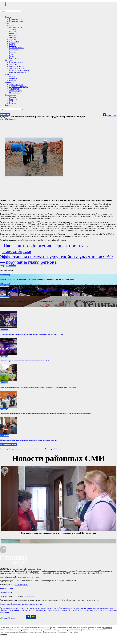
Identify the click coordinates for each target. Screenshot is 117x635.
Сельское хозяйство (16, 68)
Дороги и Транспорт (17, 66)
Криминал (13, 99)
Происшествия (10, 95)
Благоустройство (15, 27)
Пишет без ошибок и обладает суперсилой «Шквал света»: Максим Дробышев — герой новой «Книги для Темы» (38, 387)
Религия (12, 52)
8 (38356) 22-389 (6, 588)
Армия (11, 25)
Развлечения (14, 58)
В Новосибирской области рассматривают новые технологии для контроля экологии (28, 440)
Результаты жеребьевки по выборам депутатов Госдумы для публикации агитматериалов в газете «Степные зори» (47, 301)
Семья (11, 54)
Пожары (12, 103)
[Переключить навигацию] (1, 9)
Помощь (12, 46)
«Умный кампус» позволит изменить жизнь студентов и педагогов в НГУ (24, 361)
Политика (8, 74)
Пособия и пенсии (16, 48)
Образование (14, 40)
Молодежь (13, 37)
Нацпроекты (9, 83)
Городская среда (15, 91)
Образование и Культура (18, 87)
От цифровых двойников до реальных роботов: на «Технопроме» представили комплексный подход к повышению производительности (45, 413)
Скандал (12, 97)
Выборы (12, 81)
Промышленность (16, 62)
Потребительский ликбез (19, 70)
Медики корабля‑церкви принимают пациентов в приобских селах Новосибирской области (30, 449)
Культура (12, 35)
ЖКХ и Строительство (18, 72)
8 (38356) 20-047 (6, 592)
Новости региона (16, 21)
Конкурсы (13, 33)
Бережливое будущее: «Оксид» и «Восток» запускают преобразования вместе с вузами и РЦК (31, 334)
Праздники (13, 50)
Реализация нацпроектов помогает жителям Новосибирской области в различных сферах (37, 279)
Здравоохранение (16, 85)
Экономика (9, 60)
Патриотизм (14, 42)
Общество (8, 23)
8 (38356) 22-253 (21, 585)
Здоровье (12, 29)
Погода (12, 44)
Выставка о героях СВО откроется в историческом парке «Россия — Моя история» (34, 290)
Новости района (15, 19)
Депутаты (13, 78)
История (12, 31)
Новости (8, 17)
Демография (14, 89)
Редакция (12, 119)
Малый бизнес (14, 93)
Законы (12, 76)
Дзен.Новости (10, 105)
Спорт (11, 56)
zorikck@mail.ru (30, 596)
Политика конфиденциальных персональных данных (21, 604)
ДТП (11, 101)
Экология (13, 64)
